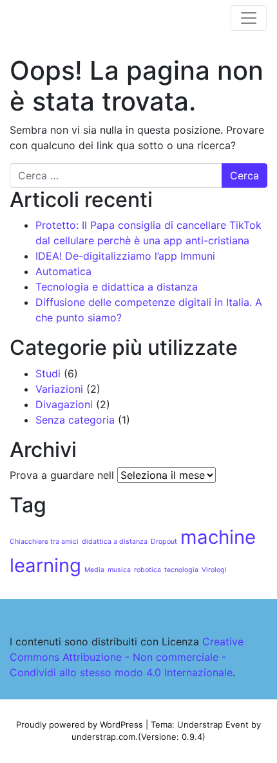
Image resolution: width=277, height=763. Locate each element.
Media (94, 570)
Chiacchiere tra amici (44, 541)
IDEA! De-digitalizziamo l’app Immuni (125, 255)
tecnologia (181, 570)
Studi (48, 373)
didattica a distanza (115, 541)
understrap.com (103, 737)
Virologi (214, 570)
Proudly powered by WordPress (79, 724)
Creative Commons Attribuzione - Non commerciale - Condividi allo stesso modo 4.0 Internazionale (127, 657)
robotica (147, 570)
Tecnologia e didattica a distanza (116, 286)
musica (119, 570)
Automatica (63, 271)
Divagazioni (64, 404)
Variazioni (59, 388)
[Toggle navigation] (249, 18)
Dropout (164, 541)
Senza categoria (75, 419)
